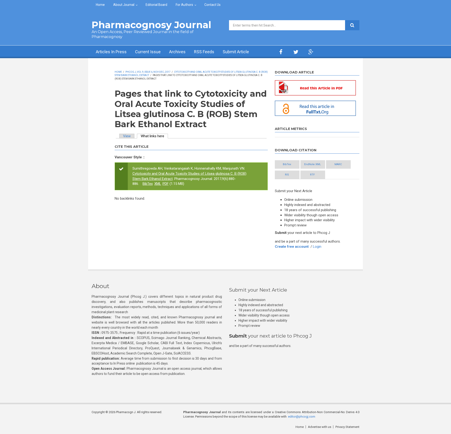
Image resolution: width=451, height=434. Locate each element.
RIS (287, 174)
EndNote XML (312, 164)
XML (157, 184)
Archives (177, 51)
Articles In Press (111, 51)
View (127, 136)
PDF (166, 184)
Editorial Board (156, 5)
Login (317, 246)
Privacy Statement (347, 426)
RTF (312, 174)
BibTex (148, 184)
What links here (154, 136)
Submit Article (236, 51)
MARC (338, 164)
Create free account (292, 246)
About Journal (123, 5)
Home (100, 5)
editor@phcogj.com (301, 416)
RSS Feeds (204, 51)
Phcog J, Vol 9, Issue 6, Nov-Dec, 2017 (148, 72)
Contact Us (212, 5)
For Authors (184, 5)
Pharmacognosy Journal (151, 24)
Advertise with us (319, 426)
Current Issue (148, 51)
